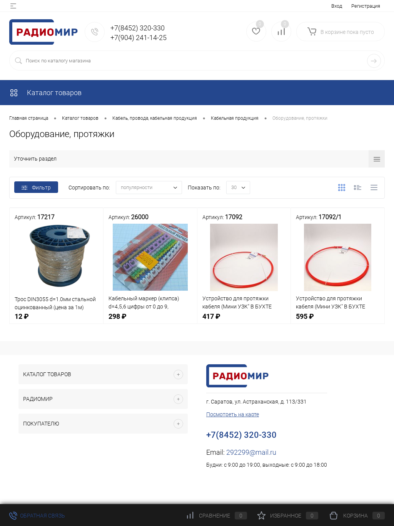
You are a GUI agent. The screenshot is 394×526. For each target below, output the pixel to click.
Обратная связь (42, 516)
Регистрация (365, 6)
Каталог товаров (53, 93)
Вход (336, 6)
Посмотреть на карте (232, 414)
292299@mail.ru (251, 452)
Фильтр (41, 187)
